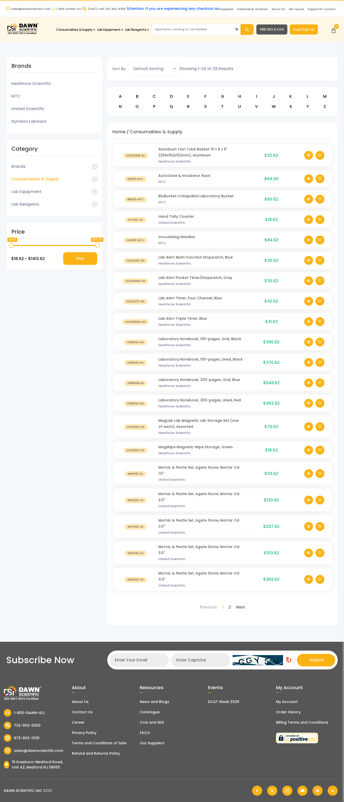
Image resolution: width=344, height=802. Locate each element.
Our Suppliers (152, 743)
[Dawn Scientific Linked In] (333, 791)
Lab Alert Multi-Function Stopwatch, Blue (195, 257)
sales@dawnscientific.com (30, 9)
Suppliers (226, 9)
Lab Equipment (108, 29)
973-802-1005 (27, 738)
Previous (208, 607)
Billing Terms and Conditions (302, 722)
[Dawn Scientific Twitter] (272, 791)
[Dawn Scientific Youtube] (302, 791)
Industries (244, 9)
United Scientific (28, 109)
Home (119, 132)
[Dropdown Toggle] (94, 166)
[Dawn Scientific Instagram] (287, 791)
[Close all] (236, 29)
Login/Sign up (303, 29)
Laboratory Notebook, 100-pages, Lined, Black (200, 359)
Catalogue (150, 712)
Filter (80, 258)
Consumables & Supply (74, 29)
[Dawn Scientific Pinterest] (318, 791)
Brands (18, 166)
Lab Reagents (135, 29)
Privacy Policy (84, 732)
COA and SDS (152, 722)
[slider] (11, 245)
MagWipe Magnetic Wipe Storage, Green (195, 447)
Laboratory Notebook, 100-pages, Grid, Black (199, 338)
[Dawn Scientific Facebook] (257, 791)
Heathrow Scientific (31, 83)
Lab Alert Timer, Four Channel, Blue (190, 298)
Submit (316, 660)
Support (314, 9)
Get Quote (296, 9)
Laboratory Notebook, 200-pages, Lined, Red (199, 400)
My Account (287, 701)
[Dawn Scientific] (22, 33)
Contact (329, 9)
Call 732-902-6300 (107, 9)
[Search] (247, 29)
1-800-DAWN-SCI (69, 9)
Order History (288, 712)
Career (78, 722)
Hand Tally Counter (176, 216)
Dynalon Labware (28, 121)
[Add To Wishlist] (320, 155)
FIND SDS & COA (272, 29)
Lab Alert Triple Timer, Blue (182, 318)
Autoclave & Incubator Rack (184, 175)
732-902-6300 (27, 725)
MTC (16, 96)
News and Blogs (154, 701)
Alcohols (261, 9)
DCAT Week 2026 (223, 701)
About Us (278, 9)
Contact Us (82, 712)
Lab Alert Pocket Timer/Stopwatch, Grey (195, 277)
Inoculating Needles (176, 236)
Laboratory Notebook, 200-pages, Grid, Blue (199, 379)
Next (240, 607)
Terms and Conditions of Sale (99, 743)
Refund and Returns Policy (96, 753)
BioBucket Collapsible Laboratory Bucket (196, 196)
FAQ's (145, 732)
